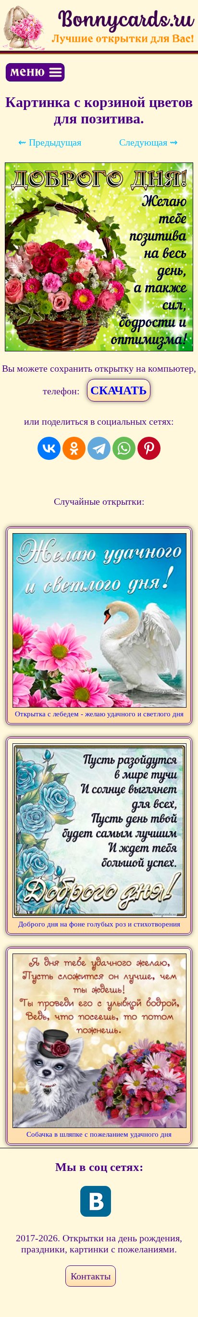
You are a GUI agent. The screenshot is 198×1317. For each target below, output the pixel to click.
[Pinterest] (149, 448)
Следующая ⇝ (148, 142)
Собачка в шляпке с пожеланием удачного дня (99, 1134)
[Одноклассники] (74, 448)
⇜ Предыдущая (49, 142)
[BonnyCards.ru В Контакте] (95, 1201)
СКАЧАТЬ (118, 390)
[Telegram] (99, 448)
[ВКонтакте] (49, 448)
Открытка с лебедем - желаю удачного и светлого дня (99, 714)
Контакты (91, 1276)
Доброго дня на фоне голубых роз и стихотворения (99, 924)
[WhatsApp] (124, 448)
